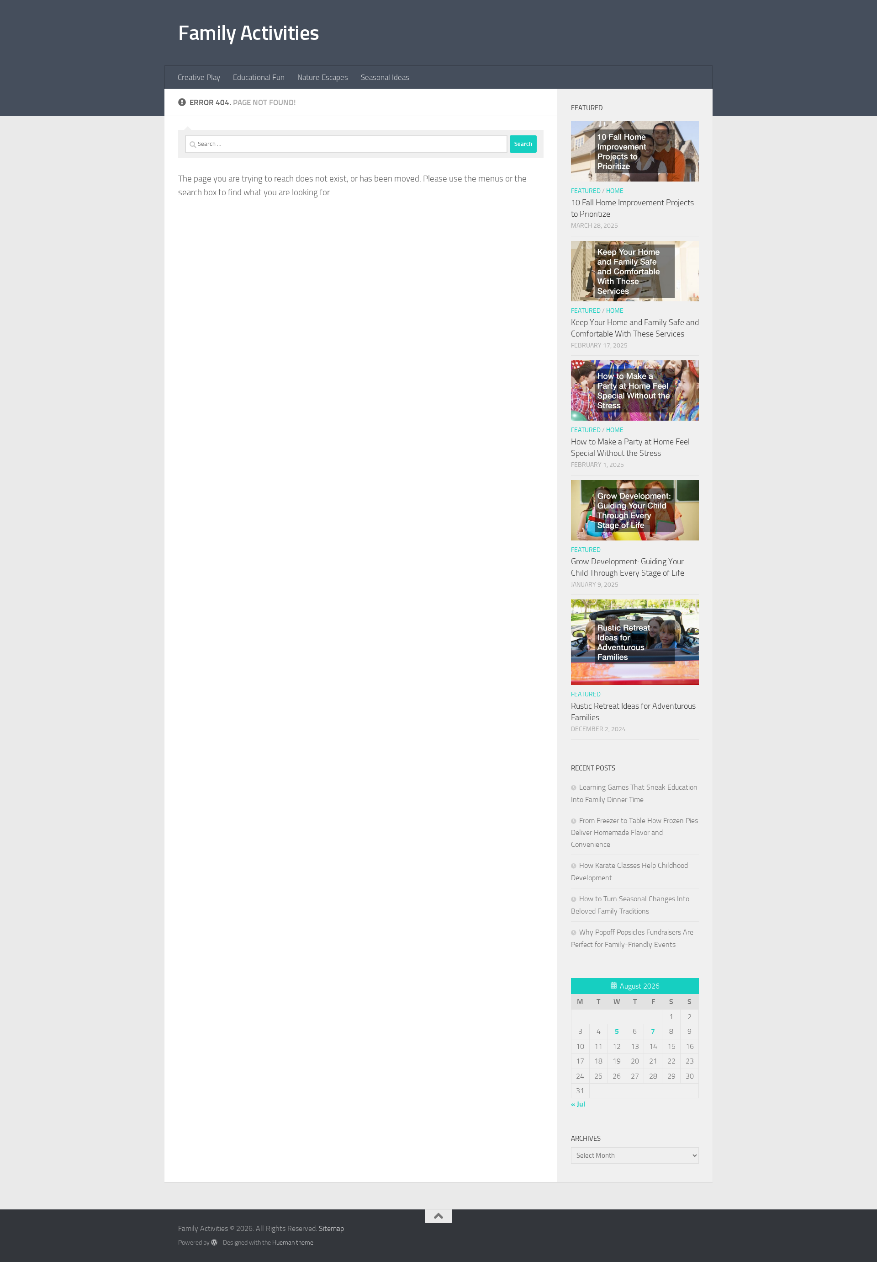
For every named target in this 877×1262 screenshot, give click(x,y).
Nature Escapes (322, 77)
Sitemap (331, 1228)
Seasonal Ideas (385, 77)
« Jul (578, 1104)
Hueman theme (292, 1242)
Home (614, 191)
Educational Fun (259, 77)
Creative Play (199, 77)
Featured (586, 191)
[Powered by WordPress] (214, 1242)
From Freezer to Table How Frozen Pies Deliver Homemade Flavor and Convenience (634, 832)
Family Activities (248, 33)
